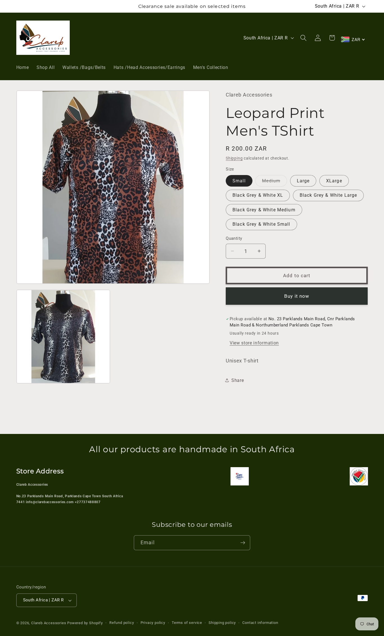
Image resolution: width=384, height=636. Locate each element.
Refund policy (121, 623)
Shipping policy (222, 623)
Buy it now (297, 296)
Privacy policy (153, 623)
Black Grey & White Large (328, 195)
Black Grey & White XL (257, 195)
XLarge (334, 180)
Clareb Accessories (49, 623)
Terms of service (187, 623)
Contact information (260, 623)
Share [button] (237, 380)
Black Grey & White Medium (263, 209)
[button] (304, 38)
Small (239, 180)
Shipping (234, 158)
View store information (254, 343)
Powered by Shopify (85, 623)
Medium (274, 182)
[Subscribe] (243, 542)
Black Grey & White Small (261, 224)
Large (303, 180)
